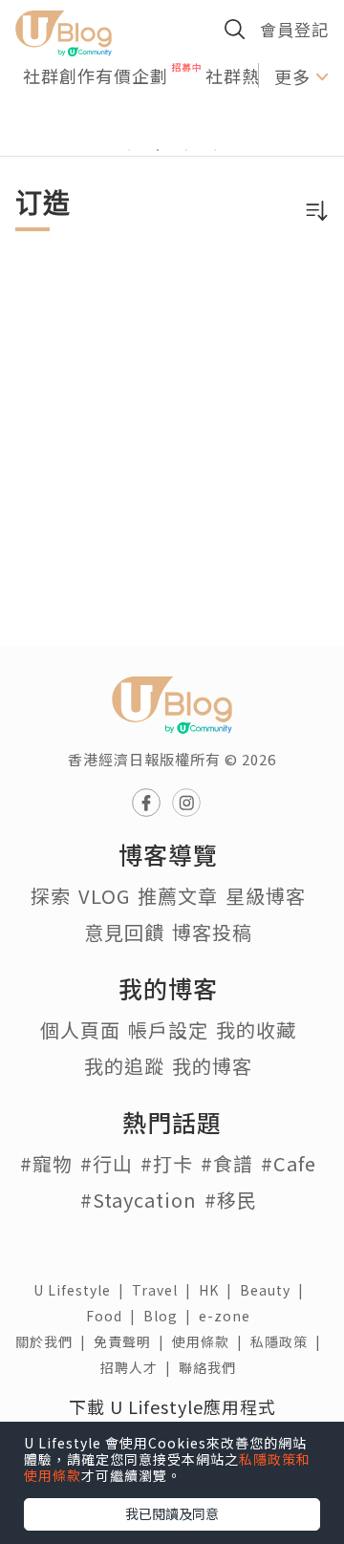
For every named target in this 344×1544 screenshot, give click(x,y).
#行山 (106, 1163)
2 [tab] (157, 150)
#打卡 (166, 1163)
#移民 (230, 1199)
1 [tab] (129, 150)
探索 (51, 896)
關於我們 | (54, 1341)
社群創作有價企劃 (95, 75)
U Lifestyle (82, 1289)
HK (219, 1289)
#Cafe (288, 1163)
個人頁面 (80, 1029)
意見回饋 (124, 932)
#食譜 (227, 1163)
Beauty (276, 1289)
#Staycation (138, 1199)
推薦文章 (178, 896)
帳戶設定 (168, 1029)
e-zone (228, 1315)
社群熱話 (241, 75)
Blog (171, 1315)
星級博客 (266, 896)
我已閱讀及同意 (172, 1513)
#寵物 (46, 1163)
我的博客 (212, 1066)
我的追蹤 (124, 1066)
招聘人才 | (139, 1367)
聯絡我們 (211, 1367)
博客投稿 (212, 932)
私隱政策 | (289, 1341)
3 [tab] (186, 150)
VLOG (104, 896)
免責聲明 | (133, 1341)
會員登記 (294, 29)
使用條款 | (211, 1341)
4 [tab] (215, 150)
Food (114, 1315)
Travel (165, 1289)
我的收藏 (256, 1029)
